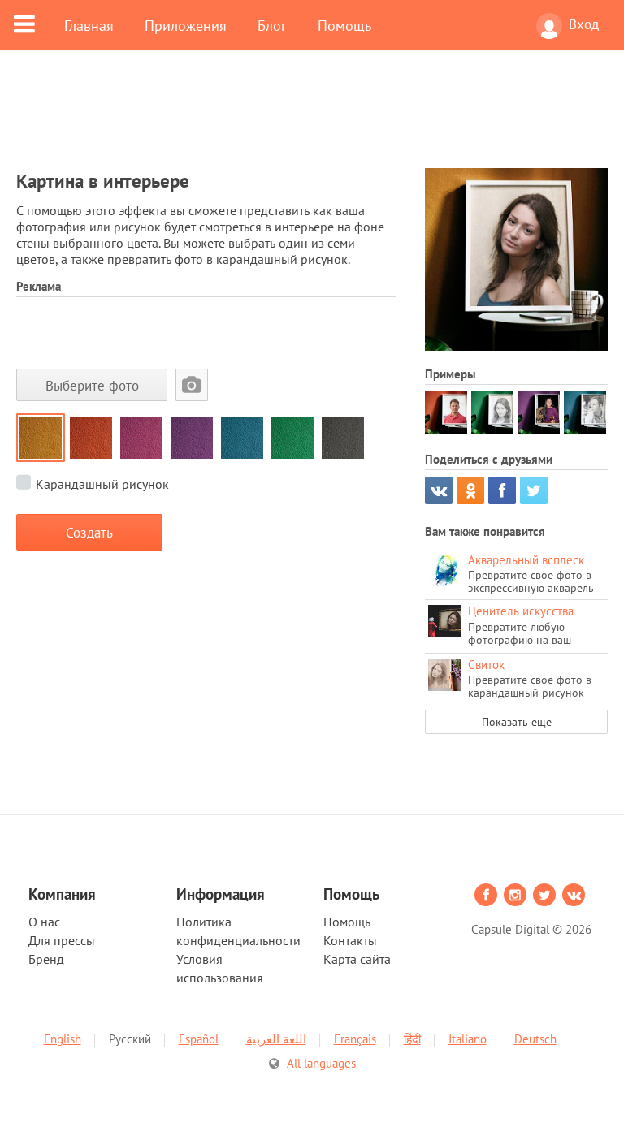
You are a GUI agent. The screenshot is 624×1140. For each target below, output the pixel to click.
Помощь (344, 25)
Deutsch (535, 1039)
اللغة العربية (276, 1039)
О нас (44, 921)
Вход (584, 24)
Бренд (46, 959)
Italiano (467, 1039)
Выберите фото (92, 385)
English (62, 1039)
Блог (272, 25)
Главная (89, 25)
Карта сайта (357, 959)
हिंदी (412, 1039)
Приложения (186, 25)
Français (355, 1039)
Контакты (350, 940)
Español (199, 1039)
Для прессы (61, 940)
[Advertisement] (312, 119)
